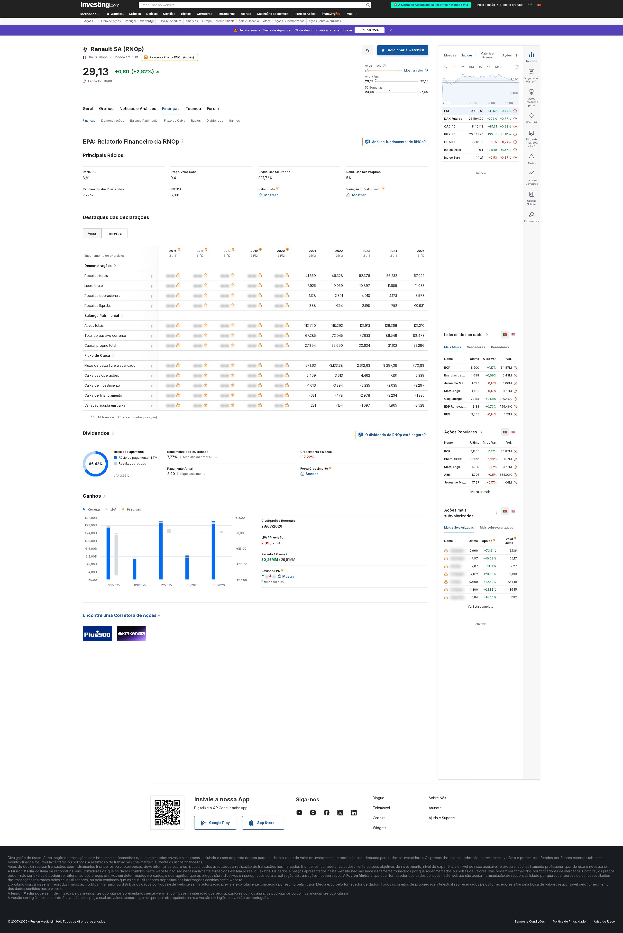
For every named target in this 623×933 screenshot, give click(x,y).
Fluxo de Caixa (174, 120)
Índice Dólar (452, 150)
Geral (88, 108)
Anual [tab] (92, 233)
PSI (446, 111)
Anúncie (435, 808)
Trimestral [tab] (114, 233)
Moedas (450, 55)
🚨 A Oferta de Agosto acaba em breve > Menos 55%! (431, 5)
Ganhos (234, 120)
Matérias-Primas (487, 55)
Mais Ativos (452, 347)
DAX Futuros (453, 118)
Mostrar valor (413, 70)
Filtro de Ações (305, 14)
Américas (191, 21)
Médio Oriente (225, 21)
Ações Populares (460, 432)
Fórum (213, 108)
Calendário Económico (272, 14)
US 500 (449, 142)
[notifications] (530, 4)
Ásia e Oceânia (249, 21)
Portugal (130, 21)
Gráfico (106, 108)
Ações (88, 21)
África (267, 21)
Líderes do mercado (463, 334)
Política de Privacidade (569, 921)
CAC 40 (449, 126)
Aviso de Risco (604, 921)
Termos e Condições (529, 921)
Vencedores (476, 347)
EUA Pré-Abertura (169, 21)
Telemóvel (381, 808)
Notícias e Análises (137, 108)
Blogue (378, 798)
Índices (467, 55)
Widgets (379, 828)
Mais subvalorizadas (459, 527)
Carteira (379, 818)
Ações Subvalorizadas (289, 21)
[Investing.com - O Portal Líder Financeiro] (100, 4)
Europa (207, 21)
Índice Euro (452, 157)
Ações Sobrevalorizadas (325, 21)
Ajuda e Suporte (442, 818)
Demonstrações (112, 120)
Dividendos (215, 120)
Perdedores (500, 347)
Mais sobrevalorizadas (496, 527)
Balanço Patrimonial (144, 120)
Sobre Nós (437, 798)
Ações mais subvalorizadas (459, 513)
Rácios (196, 120)
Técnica (193, 108)
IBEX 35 (449, 134)
